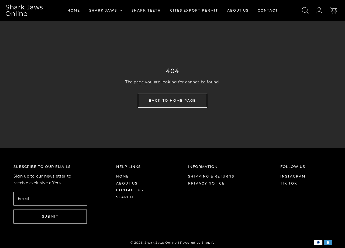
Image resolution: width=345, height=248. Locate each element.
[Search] (305, 10)
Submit (50, 216)
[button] (305, 10)
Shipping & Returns (211, 176)
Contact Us (129, 190)
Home (122, 176)
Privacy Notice (206, 183)
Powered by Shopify (197, 243)
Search (124, 197)
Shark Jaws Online (160, 243)
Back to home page (172, 100)
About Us (126, 183)
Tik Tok (288, 183)
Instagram (292, 176)
